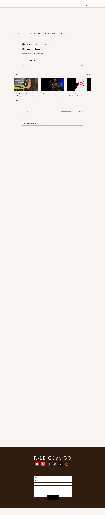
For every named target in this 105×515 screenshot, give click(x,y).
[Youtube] (37, 464)
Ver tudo (89, 74)
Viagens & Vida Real (64, 33)
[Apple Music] (43, 464)
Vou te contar (77, 33)
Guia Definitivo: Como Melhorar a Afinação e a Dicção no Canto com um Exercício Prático (25, 95)
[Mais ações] (82, 44)
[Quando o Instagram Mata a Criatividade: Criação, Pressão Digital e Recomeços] (79, 84)
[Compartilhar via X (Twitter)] (27, 60)
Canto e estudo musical (28, 33)
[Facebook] (55, 464)
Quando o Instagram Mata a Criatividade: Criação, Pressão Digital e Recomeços (78, 95)
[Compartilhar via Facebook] (23, 60)
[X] (61, 464)
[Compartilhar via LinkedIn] (31, 60)
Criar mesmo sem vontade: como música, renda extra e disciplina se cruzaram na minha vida (52, 95)
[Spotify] (49, 464)
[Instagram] (67, 464)
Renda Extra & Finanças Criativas (47, 33)
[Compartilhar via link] (35, 60)
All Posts (16, 33)
